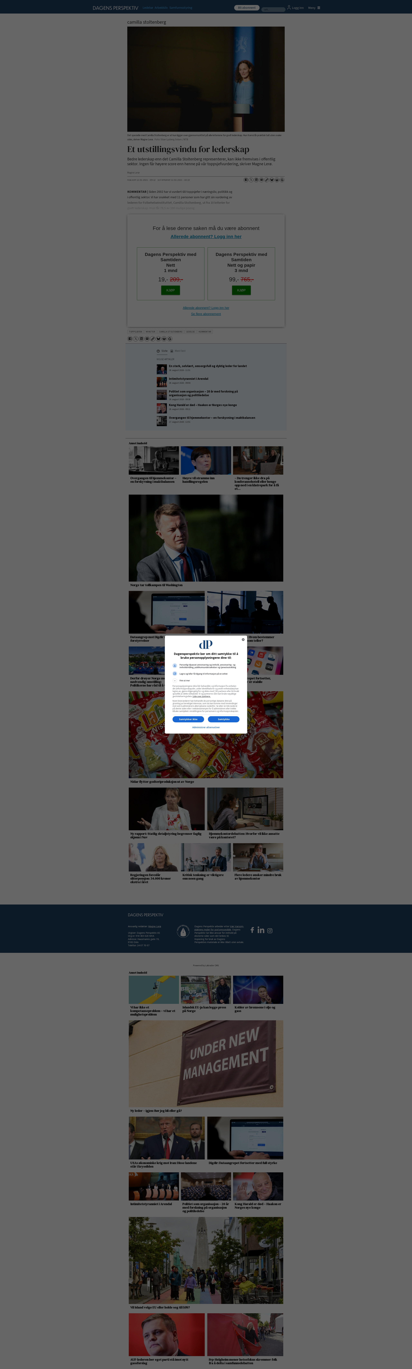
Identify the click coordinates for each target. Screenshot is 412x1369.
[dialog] (206, 685)
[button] (206, 680)
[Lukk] (243, 639)
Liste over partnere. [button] (202, 696)
